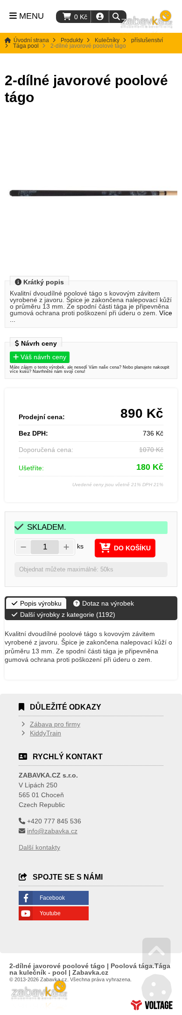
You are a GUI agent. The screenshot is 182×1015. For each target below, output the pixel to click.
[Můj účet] (100, 16)
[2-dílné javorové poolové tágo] (91, 193)
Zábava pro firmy (55, 724)
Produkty (72, 40)
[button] (116, 16)
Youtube (50, 913)
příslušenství (147, 40)
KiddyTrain (45, 733)
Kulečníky (107, 40)
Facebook (52, 898)
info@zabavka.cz (52, 831)
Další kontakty (39, 847)
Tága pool (26, 46)
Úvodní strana (147, 23)
